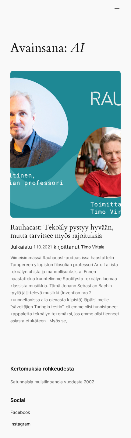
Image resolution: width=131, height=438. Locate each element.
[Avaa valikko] (117, 9)
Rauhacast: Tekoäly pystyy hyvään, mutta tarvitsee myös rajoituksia (62, 231)
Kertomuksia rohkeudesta (42, 369)
